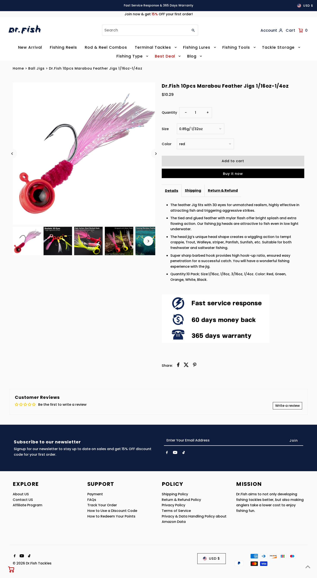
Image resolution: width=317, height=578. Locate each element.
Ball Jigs (36, 68)
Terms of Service (176, 510)
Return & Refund (223, 190)
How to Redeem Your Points (111, 516)
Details (171, 190)
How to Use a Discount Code (112, 510)
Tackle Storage (278, 47)
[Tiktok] (183, 453)
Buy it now (233, 173)
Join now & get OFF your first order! (158, 14)
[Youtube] (175, 453)
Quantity (169, 112)
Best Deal (165, 56)
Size (165, 128)
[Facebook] (167, 453)
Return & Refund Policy (181, 499)
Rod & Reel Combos (106, 47)
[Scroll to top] (308, 567)
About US (21, 494)
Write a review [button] (287, 405)
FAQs (91, 499)
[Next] (156, 153)
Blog (191, 56)
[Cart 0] (11, 569)
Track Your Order (102, 505)
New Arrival (30, 47)
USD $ (308, 5)
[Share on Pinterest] (194, 366)
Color (166, 143)
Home (18, 68)
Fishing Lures (196, 47)
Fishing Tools (236, 47)
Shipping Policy (175, 494)
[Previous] (12, 153)
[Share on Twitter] (186, 366)
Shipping (193, 190)
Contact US (23, 499)
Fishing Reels (63, 47)
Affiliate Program (27, 505)
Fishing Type (129, 56)
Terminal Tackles (153, 47)
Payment (95, 494)
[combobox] (145, 30)
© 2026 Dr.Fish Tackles (32, 563)
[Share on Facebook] (178, 366)
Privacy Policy (173, 505)
